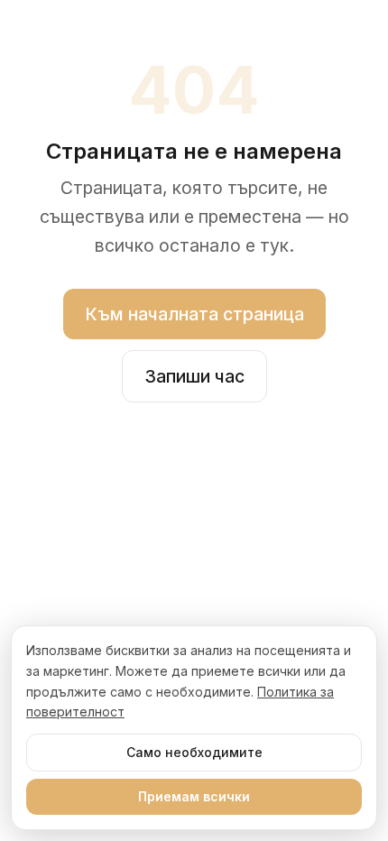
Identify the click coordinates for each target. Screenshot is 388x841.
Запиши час (194, 376)
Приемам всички (194, 796)
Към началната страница (194, 314)
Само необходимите (194, 752)
